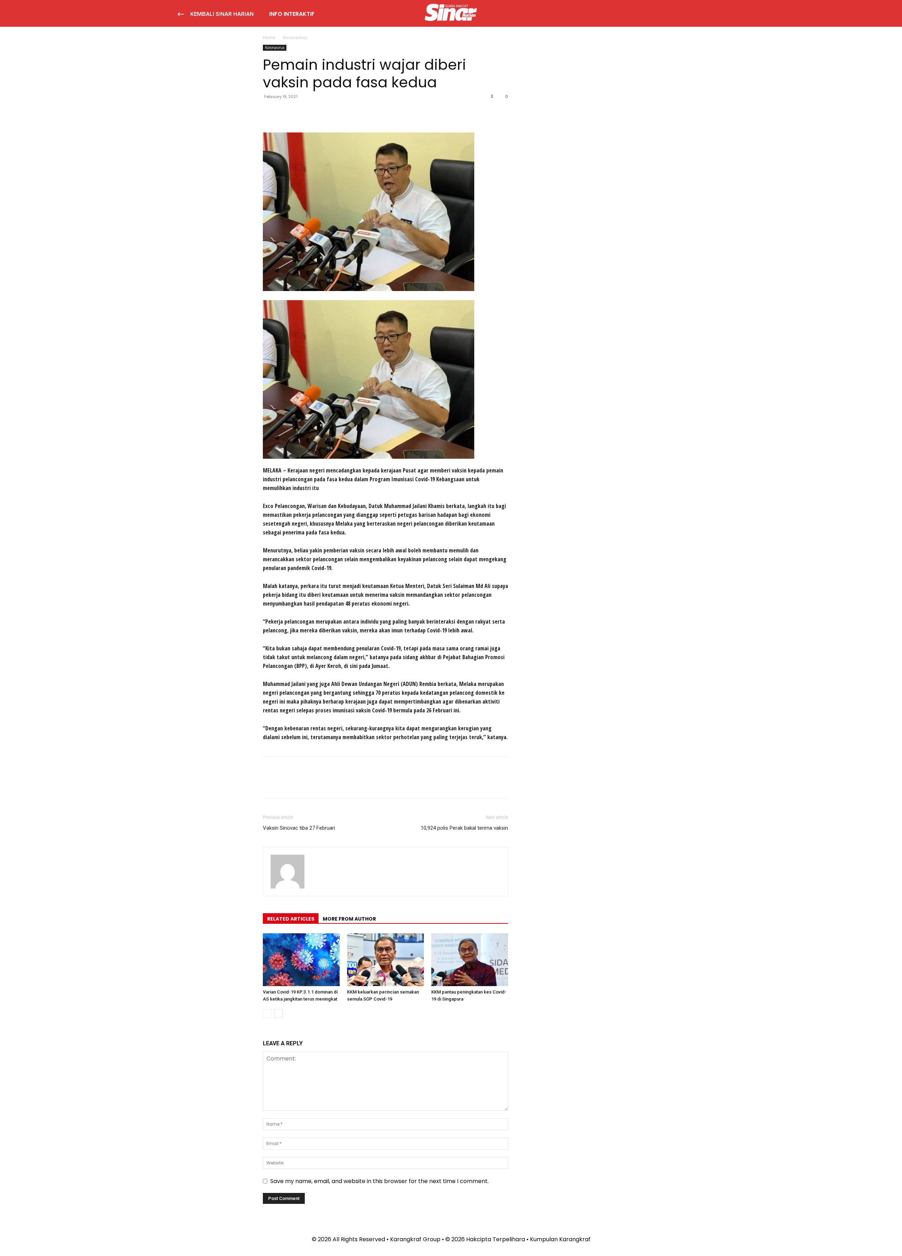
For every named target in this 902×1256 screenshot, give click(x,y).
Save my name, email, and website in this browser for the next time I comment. (379, 1181)
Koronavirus (274, 47)
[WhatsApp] (318, 112)
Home (269, 38)
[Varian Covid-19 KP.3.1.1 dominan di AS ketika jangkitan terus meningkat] (301, 959)
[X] (286, 112)
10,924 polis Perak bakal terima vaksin (464, 828)
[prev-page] (267, 1013)
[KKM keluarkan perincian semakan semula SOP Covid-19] (385, 959)
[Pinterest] (302, 112)
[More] (335, 112)
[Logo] (451, 13)
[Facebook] (270, 112)
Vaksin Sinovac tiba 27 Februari (299, 828)
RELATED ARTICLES (290, 918)
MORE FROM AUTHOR (349, 918)
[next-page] (278, 1013)
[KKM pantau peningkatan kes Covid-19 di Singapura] (469, 959)
